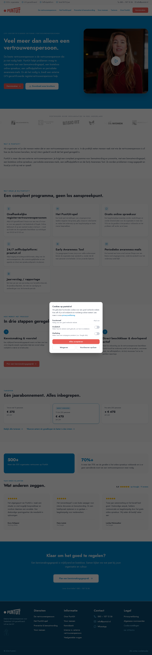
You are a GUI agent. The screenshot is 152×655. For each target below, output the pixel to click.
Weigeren (64, 347)
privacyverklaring (68, 315)
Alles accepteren (76, 341)
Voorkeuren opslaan (88, 347)
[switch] (97, 327)
